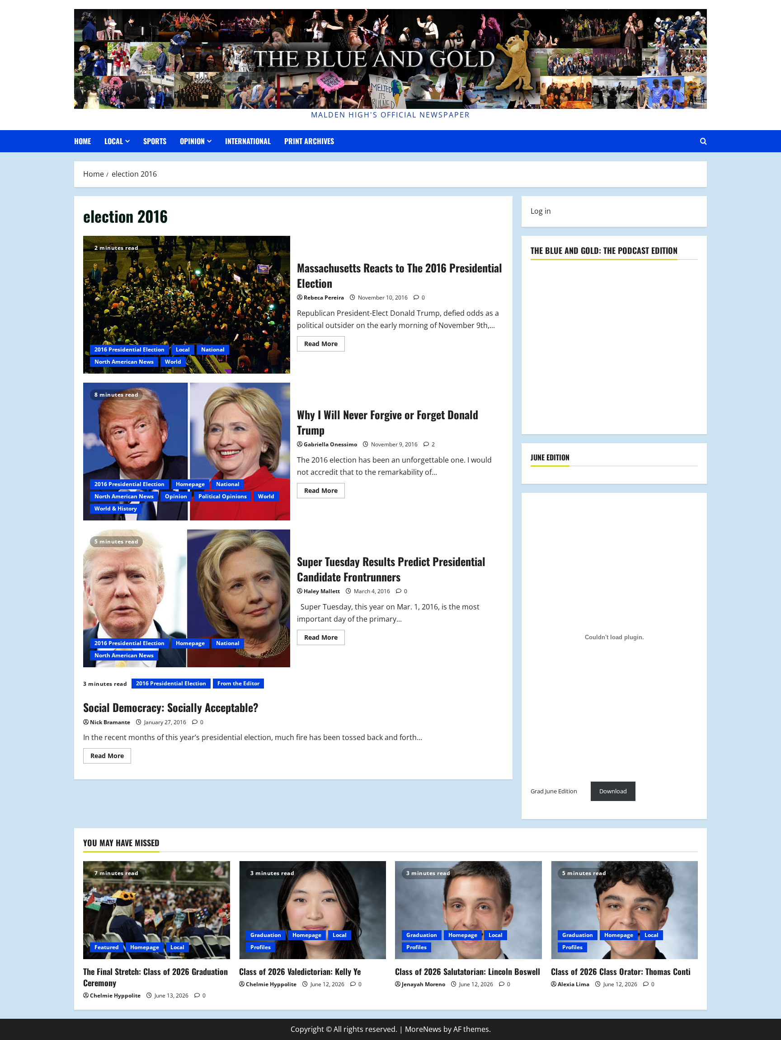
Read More (324, 345)
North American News (124, 361)
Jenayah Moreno (423, 984)
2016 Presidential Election (129, 349)
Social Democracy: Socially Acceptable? (171, 707)
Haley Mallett (322, 591)
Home (82, 141)
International (248, 141)
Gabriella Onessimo (330, 444)
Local (113, 141)
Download (613, 791)
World (173, 361)
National (213, 349)
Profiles (260, 947)
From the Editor (238, 683)
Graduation (265, 935)
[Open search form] (703, 141)
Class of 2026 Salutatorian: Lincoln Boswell (467, 971)
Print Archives (309, 141)
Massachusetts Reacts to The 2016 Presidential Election (186, 305)
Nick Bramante (110, 722)
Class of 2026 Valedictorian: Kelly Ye (300, 971)
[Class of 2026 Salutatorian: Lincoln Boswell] (468, 910)
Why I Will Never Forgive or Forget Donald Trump (186, 451)
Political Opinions (222, 496)
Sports (154, 141)
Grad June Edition (554, 791)
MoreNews (423, 1029)
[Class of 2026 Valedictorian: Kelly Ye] (312, 910)
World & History (115, 508)
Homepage (190, 484)
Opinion (192, 141)
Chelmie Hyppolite (115, 995)
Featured (106, 947)
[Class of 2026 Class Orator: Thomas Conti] (624, 910)
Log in (541, 211)
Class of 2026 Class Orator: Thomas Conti (621, 971)
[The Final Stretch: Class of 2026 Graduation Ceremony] (156, 910)
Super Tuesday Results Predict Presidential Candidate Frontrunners (186, 598)
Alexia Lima (573, 984)
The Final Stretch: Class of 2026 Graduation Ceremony (155, 976)
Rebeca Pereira (324, 297)
